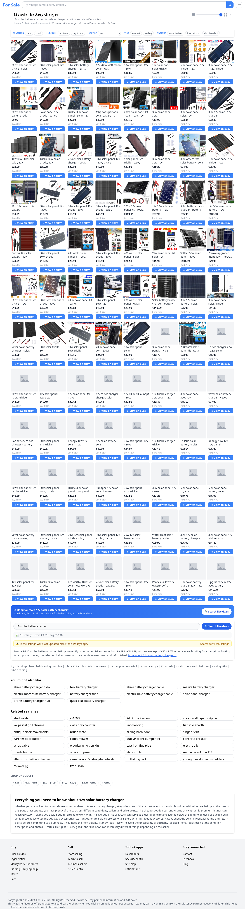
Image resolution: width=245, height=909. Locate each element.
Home (16, 23)
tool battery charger (84, 687)
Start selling (75, 854)
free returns (193, 33)
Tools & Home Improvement (36, 23)
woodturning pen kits (85, 745)
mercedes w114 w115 (197, 752)
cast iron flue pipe (139, 745)
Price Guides (18, 854)
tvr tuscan (77, 766)
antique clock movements (31, 732)
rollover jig (21, 766)
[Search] (230, 4)
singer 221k (191, 732)
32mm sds (167, 666)
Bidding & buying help (24, 869)
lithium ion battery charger (32, 759)
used (38, 33)
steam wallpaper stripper (200, 718)
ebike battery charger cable (145, 687)
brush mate (78, 732)
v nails (180, 666)
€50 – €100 (49, 782)
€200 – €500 (89, 782)
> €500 (106, 782)
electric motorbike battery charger (37, 694)
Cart (13, 879)
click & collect (211, 33)
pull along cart (136, 759)
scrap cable (21, 745)
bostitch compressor (94, 666)
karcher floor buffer (27, 739)
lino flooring (135, 725)
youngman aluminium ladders (203, 759)
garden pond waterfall (123, 666)
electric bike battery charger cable (150, 694)
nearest (136, 33)
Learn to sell (75, 859)
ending (148, 33)
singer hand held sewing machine (41, 666)
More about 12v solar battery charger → (152, 655)
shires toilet (135, 752)
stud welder (22, 718)
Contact (187, 854)
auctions (64, 33)
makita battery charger (199, 687)
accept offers (175, 33)
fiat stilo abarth (193, 725)
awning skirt (219, 666)
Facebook (188, 859)
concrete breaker (195, 739)
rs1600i (75, 718)
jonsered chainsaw (198, 666)
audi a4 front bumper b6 (143, 739)
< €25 (16, 782)
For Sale (11, 5)
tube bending (19, 670)
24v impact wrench (139, 718)
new (29, 33)
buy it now (78, 33)
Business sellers (77, 864)
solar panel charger (196, 694)
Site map (130, 864)
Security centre (134, 859)
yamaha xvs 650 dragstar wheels (92, 759)
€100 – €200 (69, 782)
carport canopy (149, 666)
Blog (185, 864)
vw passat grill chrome (29, 725)
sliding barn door (138, 732)
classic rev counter (82, 725)
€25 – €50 (31, 782)
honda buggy (23, 752)
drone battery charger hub (32, 701)
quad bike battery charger (88, 701)
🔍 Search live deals (216, 626)
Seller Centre (76, 869)
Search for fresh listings (214, 643)
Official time (132, 869)
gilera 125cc (72, 666)
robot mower (79, 739)
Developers (132, 854)
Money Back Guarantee (24, 864)
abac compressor (82, 752)
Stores (14, 874)
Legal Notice (18, 859)
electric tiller (191, 745)
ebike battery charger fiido (32, 687)
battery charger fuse (84, 694)
